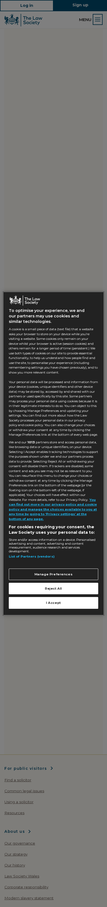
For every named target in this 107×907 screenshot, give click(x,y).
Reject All (53, 588)
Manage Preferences (54, 574)
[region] (54, 453)
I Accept (53, 603)
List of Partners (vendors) (32, 556)
